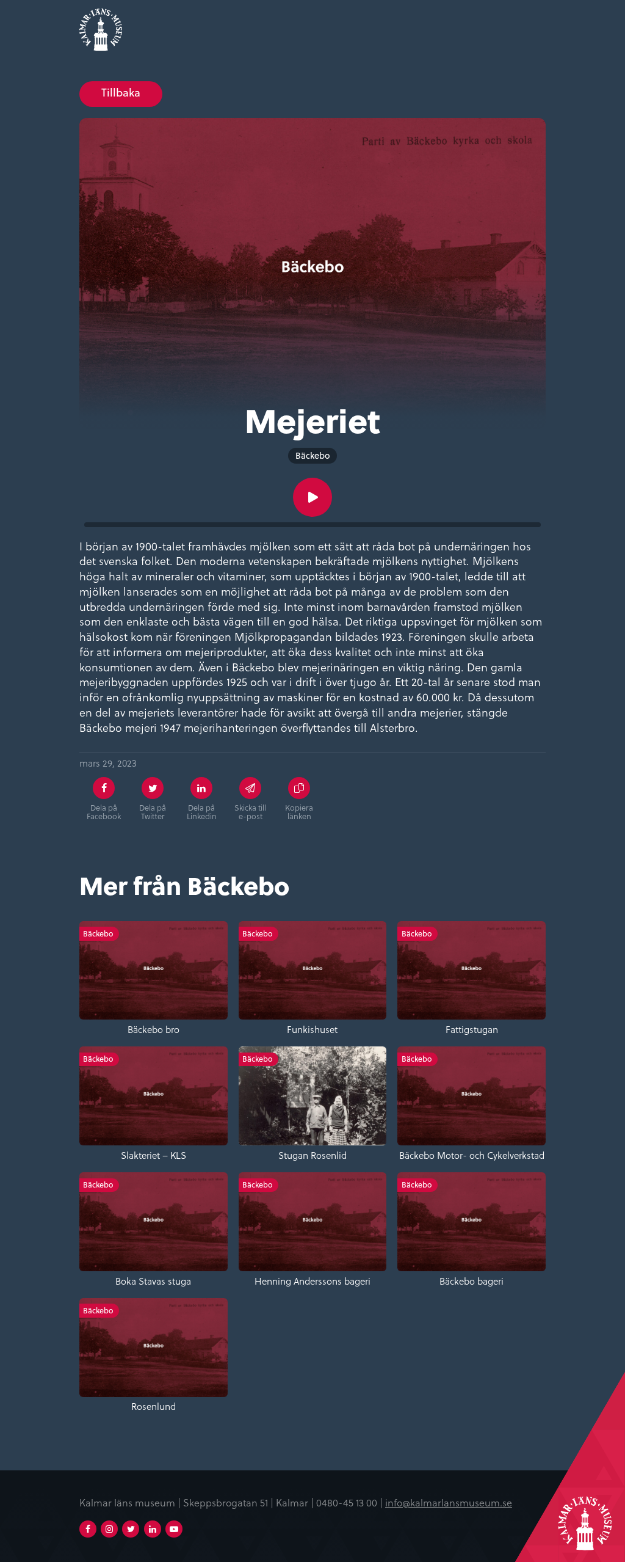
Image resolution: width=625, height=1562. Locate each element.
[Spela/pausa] (312, 497)
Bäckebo (312, 455)
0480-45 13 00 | (350, 1502)
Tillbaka (120, 92)
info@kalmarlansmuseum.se (448, 1502)
